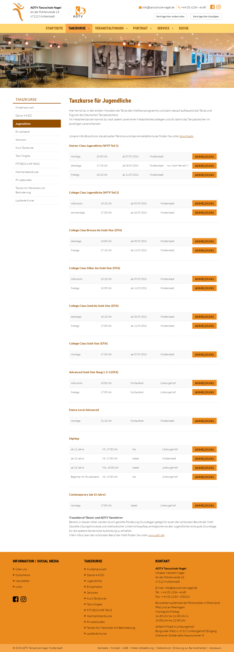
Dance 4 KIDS (24, 115)
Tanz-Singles (23, 156)
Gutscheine (23, 575)
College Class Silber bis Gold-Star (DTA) (94, 268)
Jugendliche (23, 123)
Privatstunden (24, 180)
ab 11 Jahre (77, 449)
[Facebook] (212, 7)
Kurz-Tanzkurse (25, 147)
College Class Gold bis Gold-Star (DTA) (94, 305)
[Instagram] (218, 7)
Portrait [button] (140, 28)
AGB (125, 647)
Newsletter (23, 581)
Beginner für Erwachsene (85, 476)
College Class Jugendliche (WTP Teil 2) (94, 192)
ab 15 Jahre (77, 467)
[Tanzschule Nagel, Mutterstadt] (18, 12)
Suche (183, 28)
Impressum (215, 647)
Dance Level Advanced (84, 409)
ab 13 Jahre (77, 458)
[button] (89, 27)
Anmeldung (204, 156)
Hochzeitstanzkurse (27, 172)
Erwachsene (23, 131)
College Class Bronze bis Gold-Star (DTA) (95, 230)
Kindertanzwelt (25, 107)
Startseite (54, 28)
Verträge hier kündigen (206, 16)
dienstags (76, 165)
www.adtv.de (156, 535)
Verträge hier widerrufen (170, 16)
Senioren (21, 139)
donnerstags (78, 212)
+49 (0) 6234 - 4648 (193, 7)
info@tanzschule (158, 7)
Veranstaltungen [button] (109, 28)
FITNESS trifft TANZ (28, 164)
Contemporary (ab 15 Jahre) (87, 494)
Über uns (21, 569)
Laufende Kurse (25, 200)
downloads (186, 136)
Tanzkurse (26, 99)
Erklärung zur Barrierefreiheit (189, 647)
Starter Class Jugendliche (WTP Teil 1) (93, 145)
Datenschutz (164, 647)
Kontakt (115, 647)
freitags (75, 174)
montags (75, 156)
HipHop (74, 438)
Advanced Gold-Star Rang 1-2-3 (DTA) (93, 372)
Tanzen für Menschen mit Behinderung (30, 190)
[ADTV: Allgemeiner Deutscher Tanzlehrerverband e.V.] (79, 11)
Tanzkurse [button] (77, 28)
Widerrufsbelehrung (142, 647)
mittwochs (76, 203)
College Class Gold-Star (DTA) (88, 343)
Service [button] (163, 28)
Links (19, 587)
